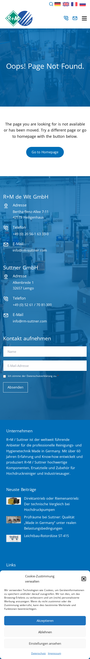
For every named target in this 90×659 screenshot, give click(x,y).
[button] (84, 579)
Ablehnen (45, 632)
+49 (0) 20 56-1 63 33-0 (31, 234)
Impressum (54, 653)
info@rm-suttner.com (30, 250)
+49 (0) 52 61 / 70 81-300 (32, 304)
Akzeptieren (45, 620)
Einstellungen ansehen (45, 643)
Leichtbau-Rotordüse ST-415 (46, 536)
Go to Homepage (45, 152)
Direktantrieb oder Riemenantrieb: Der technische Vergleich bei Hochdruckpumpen (51, 504)
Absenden (15, 387)
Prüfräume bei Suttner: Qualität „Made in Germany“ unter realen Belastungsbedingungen (50, 523)
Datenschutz (38, 653)
